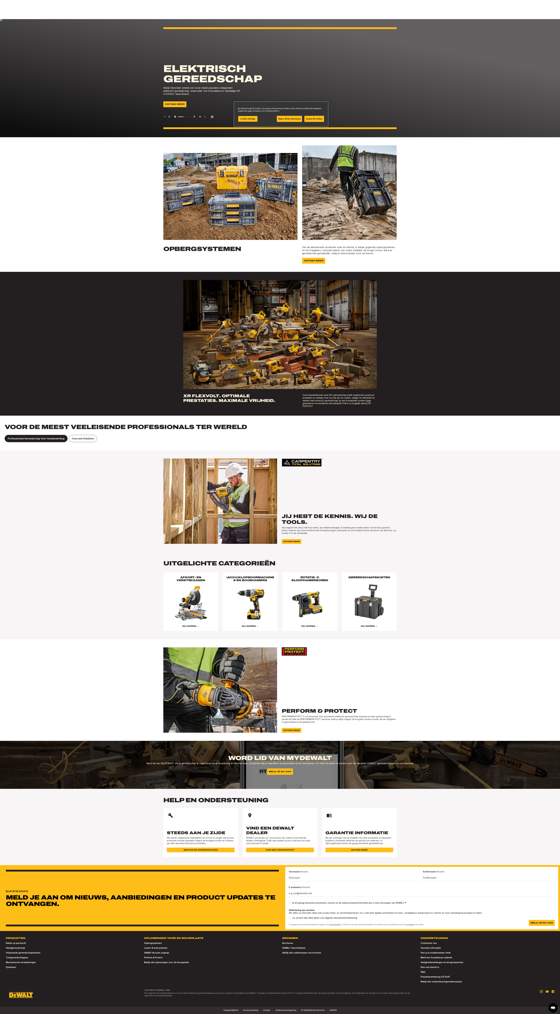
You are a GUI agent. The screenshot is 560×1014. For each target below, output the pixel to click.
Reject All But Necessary (289, 119)
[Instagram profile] (541, 991)
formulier (410, 924)
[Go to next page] (204, 116)
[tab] (36, 438)
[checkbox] (290, 903)
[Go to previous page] (164, 116)
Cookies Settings (247, 119)
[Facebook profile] (553, 991)
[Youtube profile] (547, 991)
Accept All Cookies (314, 119)
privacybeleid (335, 924)
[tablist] (280, 438)
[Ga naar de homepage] (21, 995)
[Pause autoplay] (212, 116)
